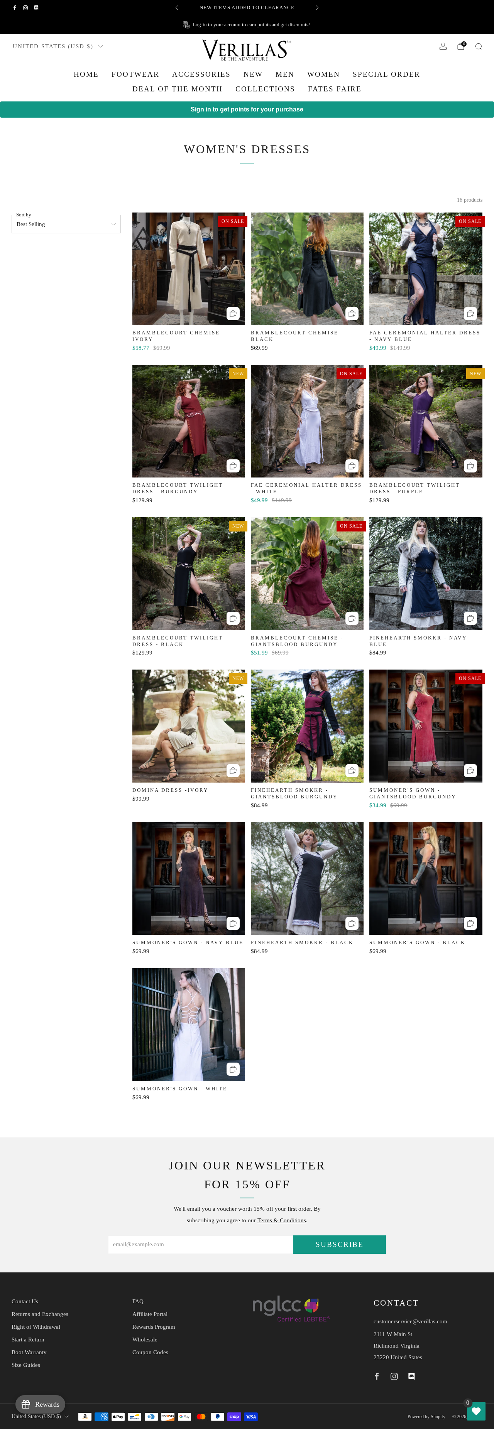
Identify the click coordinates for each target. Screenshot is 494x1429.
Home (86, 74)
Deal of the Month (177, 89)
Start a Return (28, 1339)
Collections (265, 89)
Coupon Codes (150, 1352)
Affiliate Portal (149, 1314)
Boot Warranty (29, 1352)
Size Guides (26, 1365)
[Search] (478, 46)
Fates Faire (335, 89)
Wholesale (144, 1339)
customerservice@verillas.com (410, 1321)
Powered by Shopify (426, 1416)
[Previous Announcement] (177, 8)
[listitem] (247, 8)
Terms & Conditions (281, 1220)
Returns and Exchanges (40, 1314)
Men (285, 74)
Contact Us (25, 1301)
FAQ (138, 1301)
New (253, 74)
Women (323, 74)
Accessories (201, 74)
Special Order (386, 74)
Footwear (135, 74)
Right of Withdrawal (36, 1327)
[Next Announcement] (317, 8)
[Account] (443, 46)
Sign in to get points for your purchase (247, 109)
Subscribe (340, 1244)
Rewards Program (153, 1327)
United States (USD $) (53, 46)
